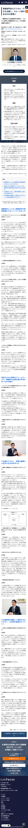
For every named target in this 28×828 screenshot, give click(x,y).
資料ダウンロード (19, 2)
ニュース (3, 812)
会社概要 (3, 808)
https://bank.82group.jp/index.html (13, 29)
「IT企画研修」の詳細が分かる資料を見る (14, 734)
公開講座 (3, 796)
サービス (3, 794)
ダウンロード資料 (5, 800)
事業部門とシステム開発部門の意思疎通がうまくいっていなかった (14, 183)
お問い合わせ (22, 2)
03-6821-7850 (14, 771)
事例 (2, 802)
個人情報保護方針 (5, 816)
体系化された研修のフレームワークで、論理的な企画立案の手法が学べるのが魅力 (14, 187)
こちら (16, 201)
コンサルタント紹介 (5, 810)
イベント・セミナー (5, 798)
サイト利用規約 (4, 818)
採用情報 (3, 806)
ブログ (2, 804)
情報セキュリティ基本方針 (7, 814)
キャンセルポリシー (5, 819)
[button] (26, 2)
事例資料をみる (26, 7)
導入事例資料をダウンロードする (15, 71)
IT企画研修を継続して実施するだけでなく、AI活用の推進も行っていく (14, 196)
